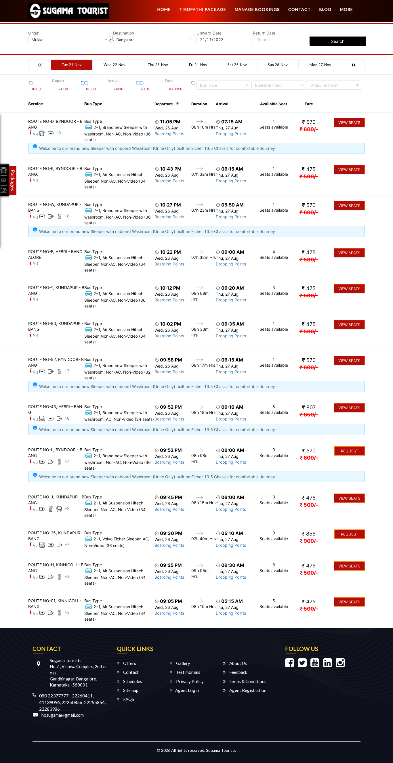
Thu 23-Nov (158, 64)
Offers (129, 663)
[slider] (30, 82)
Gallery (182, 663)
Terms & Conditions (247, 681)
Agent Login (187, 690)
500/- (308, 176)
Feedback (237, 672)
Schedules (132, 681)
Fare (309, 104)
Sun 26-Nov (278, 64)
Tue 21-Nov (72, 64)
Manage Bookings (257, 9)
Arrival (222, 104)
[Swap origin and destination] (112, 39)
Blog (325, 9)
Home (164, 9)
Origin (33, 33)
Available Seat (273, 104)
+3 (67, 576)
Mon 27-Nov (320, 64)
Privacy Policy (189, 681)
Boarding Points (169, 133)
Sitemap (130, 690)
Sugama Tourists (221, 750)
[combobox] (224, 85)
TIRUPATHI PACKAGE (202, 9)
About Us (237, 663)
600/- (308, 129)
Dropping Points (231, 133)
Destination (123, 33)
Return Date (264, 33)
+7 (66, 370)
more (346, 9)
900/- (308, 541)
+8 (58, 132)
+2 (66, 508)
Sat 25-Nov (237, 64)
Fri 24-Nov (198, 64)
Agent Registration (247, 690)
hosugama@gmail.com (62, 715)
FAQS (128, 699)
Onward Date (209, 33)
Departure (163, 104)
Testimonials (187, 672)
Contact (299, 9)
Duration (199, 104)
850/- (308, 415)
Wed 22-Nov (114, 64)
